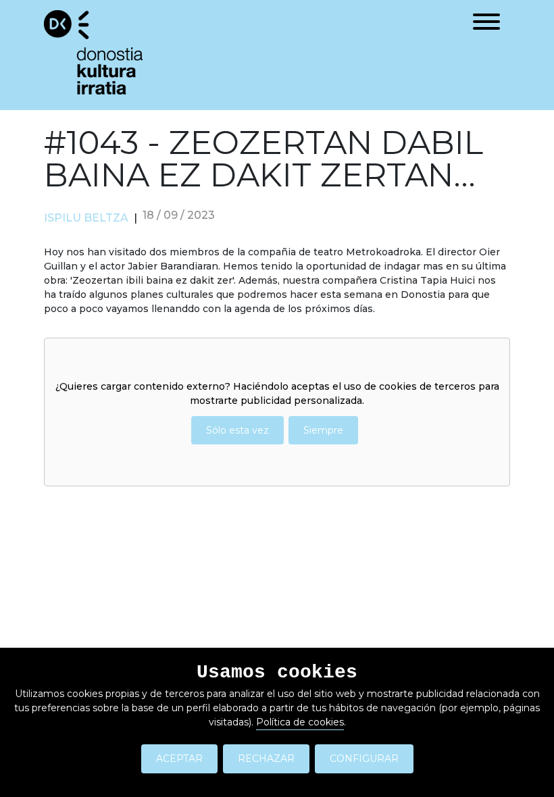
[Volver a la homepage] (93, 52)
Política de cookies (300, 722)
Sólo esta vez (237, 430)
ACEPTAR (179, 758)
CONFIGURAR (364, 758)
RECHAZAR (266, 758)
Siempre (323, 430)
